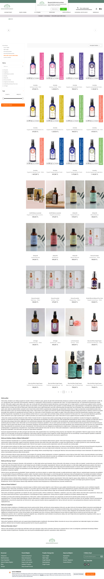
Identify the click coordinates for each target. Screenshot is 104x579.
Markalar (96, 12)
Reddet (42, 575)
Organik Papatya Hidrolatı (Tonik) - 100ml (75, 172)
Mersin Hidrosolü (95, 214)
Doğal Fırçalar (46, 564)
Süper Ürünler (67, 12)
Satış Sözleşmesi (26, 558)
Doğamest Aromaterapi (9, 81)
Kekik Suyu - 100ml (35, 300)
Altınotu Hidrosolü (75, 257)
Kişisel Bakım (22, 12)
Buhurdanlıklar (46, 562)
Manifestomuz (5, 558)
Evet (63, 9)
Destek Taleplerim (68, 560)
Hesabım (65, 558)
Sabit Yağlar (6, 49)
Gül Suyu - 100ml (55, 300)
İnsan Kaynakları (5, 560)
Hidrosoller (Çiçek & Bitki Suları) (11, 55)
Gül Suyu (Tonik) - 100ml (55, 87)
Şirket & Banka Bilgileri (7, 562)
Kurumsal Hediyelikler (81, 12)
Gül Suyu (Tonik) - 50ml (35, 87)
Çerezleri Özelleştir (78, 574)
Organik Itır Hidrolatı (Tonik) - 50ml (94, 129)
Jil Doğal (6, 85)
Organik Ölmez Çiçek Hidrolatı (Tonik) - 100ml (55, 129)
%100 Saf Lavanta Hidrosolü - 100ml (55, 385)
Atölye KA (6, 77)
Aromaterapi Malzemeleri (9, 53)
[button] (8, 30)
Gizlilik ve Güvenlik (27, 560)
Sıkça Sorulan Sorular (27, 566)
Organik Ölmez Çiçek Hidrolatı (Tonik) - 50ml (35, 129)
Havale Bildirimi (67, 562)
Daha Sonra (55, 9)
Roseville (6, 70)
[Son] (72, 392)
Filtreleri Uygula (7, 105)
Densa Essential (7, 79)
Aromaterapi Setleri (8, 51)
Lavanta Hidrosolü (35, 257)
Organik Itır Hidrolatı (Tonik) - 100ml (35, 172)
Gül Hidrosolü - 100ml (55, 342)
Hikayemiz (4, 556)
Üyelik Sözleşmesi (27, 556)
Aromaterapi (8, 12)
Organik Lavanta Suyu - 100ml (94, 300)
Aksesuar (52, 12)
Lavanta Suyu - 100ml (94, 257)
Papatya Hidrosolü (75, 214)
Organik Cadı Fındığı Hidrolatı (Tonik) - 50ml (75, 129)
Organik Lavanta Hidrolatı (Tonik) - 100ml (94, 87)
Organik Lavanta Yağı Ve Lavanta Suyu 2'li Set (35, 214)
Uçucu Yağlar (6, 47)
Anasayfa (41, 15)
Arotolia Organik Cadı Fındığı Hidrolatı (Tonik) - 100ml (94, 172)
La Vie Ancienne (75, 340)
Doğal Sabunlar (46, 560)
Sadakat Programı (26, 564)
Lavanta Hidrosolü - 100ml (35, 342)
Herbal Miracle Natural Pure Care (11, 83)
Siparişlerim (66, 556)
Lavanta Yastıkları (7, 57)
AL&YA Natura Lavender (9, 73)
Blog (2, 564)
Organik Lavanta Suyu (55, 214)
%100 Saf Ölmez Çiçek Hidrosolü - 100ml (35, 385)
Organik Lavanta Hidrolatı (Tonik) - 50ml (75, 87)
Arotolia (5, 75)
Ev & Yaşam (37, 12)
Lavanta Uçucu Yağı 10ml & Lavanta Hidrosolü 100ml (94, 385)
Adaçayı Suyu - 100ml (75, 300)
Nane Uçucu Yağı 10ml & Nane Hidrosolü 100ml (75, 385)
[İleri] (69, 392)
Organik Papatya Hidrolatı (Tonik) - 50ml (55, 172)
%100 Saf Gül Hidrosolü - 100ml (94, 342)
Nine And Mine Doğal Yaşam (95, 340)
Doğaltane (6, 72)
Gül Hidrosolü (55, 257)
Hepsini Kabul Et (90, 574)
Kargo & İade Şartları (27, 562)
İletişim (3, 566)
